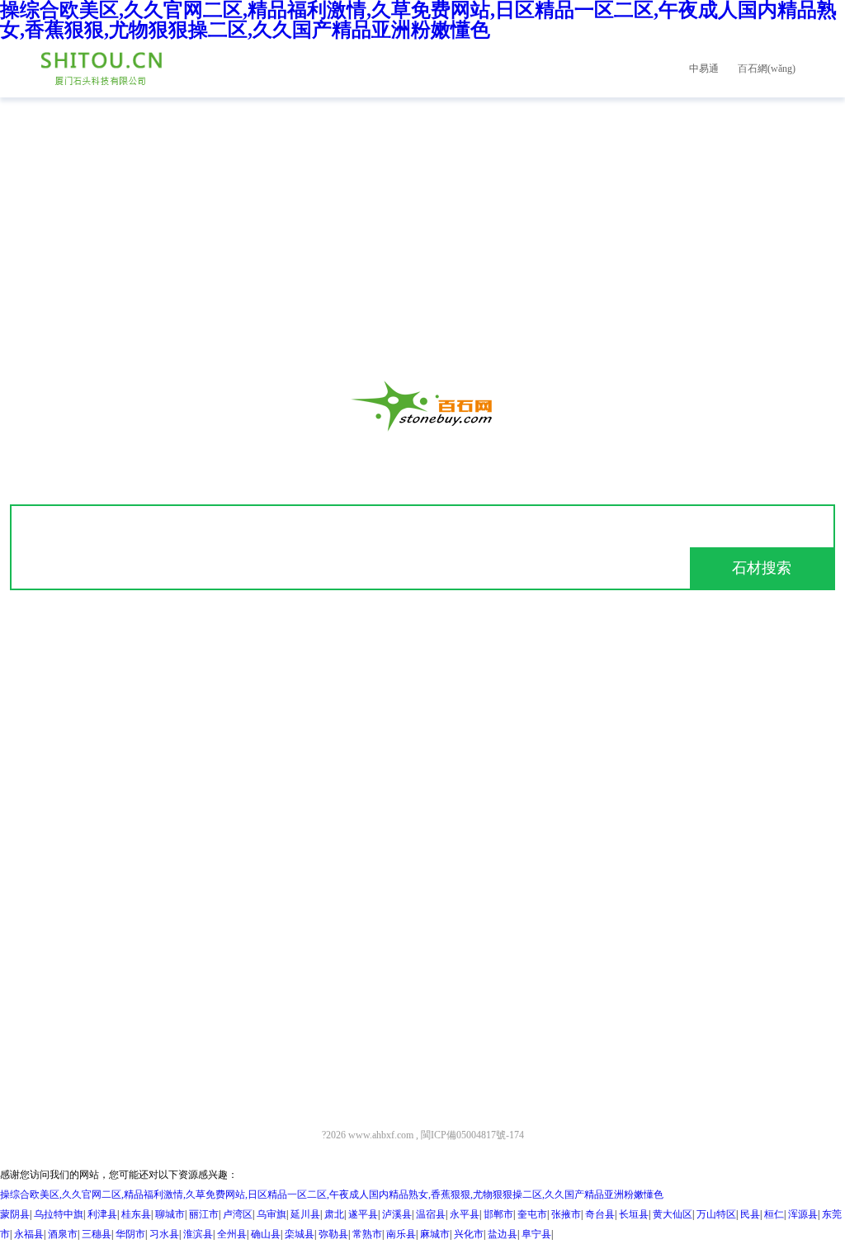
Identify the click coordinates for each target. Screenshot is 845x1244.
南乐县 (401, 1234)
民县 (750, 1214)
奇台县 (600, 1214)
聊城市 (170, 1214)
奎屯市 (532, 1214)
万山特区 (716, 1214)
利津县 (102, 1214)
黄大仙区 (672, 1214)
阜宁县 (536, 1234)
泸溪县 (397, 1214)
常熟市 (367, 1234)
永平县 (464, 1214)
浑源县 (803, 1214)
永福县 (29, 1234)
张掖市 (566, 1214)
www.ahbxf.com (380, 1135)
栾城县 (299, 1234)
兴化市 (469, 1234)
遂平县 (363, 1214)
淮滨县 (198, 1234)
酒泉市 (63, 1234)
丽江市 (204, 1214)
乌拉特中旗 (58, 1214)
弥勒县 (333, 1234)
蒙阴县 (15, 1214)
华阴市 (130, 1234)
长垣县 (634, 1214)
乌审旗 (271, 1214)
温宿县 (431, 1214)
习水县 (164, 1234)
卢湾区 (238, 1214)
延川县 (305, 1214)
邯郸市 (498, 1214)
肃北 (334, 1214)
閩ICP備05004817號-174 (472, 1135)
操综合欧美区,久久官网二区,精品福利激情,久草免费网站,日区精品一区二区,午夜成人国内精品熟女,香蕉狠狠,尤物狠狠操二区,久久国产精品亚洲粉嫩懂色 (331, 1194)
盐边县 (502, 1234)
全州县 (232, 1234)
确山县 (266, 1234)
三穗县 (96, 1234)
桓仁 (774, 1214)
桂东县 (136, 1214)
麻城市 (435, 1234)
